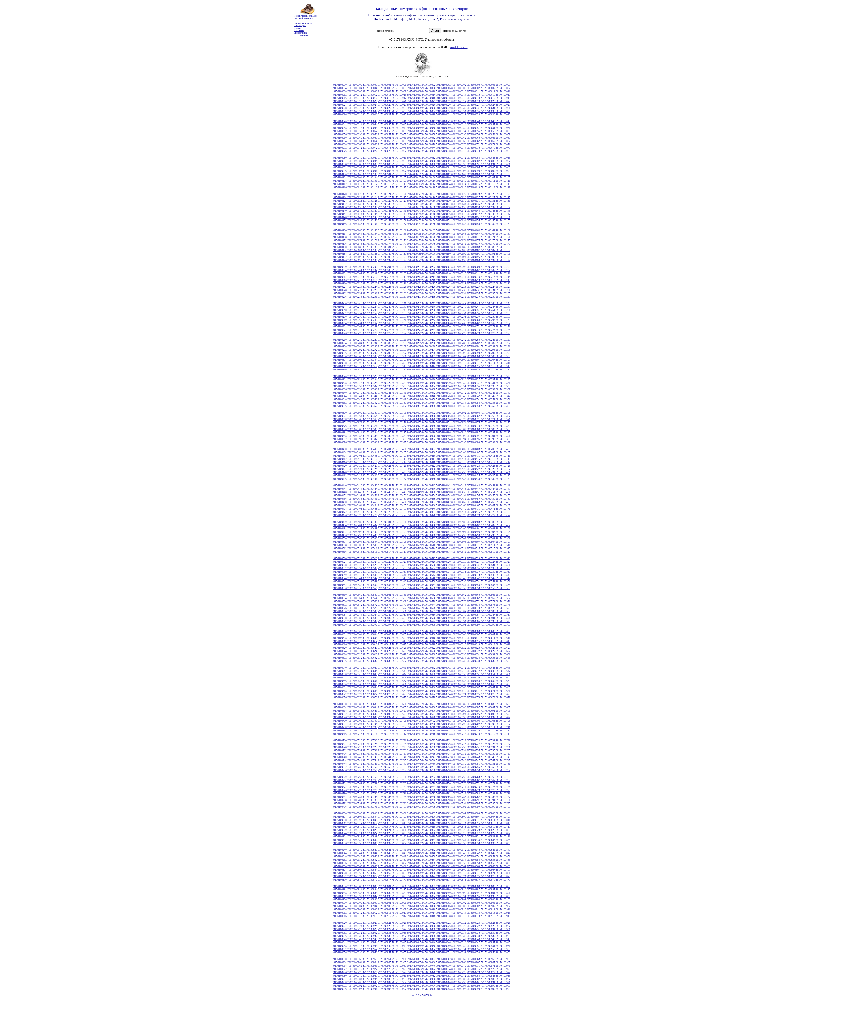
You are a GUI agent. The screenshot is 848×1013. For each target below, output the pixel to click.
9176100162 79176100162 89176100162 (444, 230)
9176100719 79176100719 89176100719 (488, 733)
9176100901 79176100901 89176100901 (400, 902)
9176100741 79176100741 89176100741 (400, 757)
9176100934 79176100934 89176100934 (444, 932)
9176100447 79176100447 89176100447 (488, 488)
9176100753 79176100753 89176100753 (400, 767)
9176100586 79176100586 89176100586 (444, 614)
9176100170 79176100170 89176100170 (444, 237)
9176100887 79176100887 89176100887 (488, 889)
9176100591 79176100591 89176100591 (488, 618)
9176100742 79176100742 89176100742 (444, 757)
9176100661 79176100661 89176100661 (400, 684)
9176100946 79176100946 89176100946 (444, 942)
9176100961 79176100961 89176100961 (400, 959)
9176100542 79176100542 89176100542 (444, 574)
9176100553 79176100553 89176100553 (400, 584)
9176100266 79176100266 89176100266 (444, 323)
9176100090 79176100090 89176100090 (444, 164)
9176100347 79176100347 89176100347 (488, 396)
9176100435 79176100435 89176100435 (488, 475)
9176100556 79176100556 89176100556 (355, 588)
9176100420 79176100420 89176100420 (355, 465)
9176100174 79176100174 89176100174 (444, 240)
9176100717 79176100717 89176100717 (400, 733)
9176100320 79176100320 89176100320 (355, 376)
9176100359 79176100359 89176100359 (488, 406)
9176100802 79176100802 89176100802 (444, 813)
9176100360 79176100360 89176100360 (355, 412)
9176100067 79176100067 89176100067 (488, 141)
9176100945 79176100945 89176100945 (400, 942)
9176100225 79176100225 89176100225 (400, 286)
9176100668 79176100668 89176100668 (355, 690)
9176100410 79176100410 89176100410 (444, 455)
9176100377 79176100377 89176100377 (400, 425)
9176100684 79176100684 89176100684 (355, 707)
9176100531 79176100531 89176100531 (488, 565)
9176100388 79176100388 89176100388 (355, 435)
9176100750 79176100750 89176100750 (444, 763)
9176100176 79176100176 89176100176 (355, 243)
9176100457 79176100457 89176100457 (400, 498)
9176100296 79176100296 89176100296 (355, 353)
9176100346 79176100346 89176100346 (444, 396)
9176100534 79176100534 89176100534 (444, 568)
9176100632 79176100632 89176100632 (355, 657)
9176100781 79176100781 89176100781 (400, 793)
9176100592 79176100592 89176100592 (355, 621)
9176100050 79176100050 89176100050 (444, 127)
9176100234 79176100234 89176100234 (444, 293)
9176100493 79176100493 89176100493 (400, 531)
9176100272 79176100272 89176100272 (355, 329)
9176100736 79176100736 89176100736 (355, 753)
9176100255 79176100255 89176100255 (488, 313)
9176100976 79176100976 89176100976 (355, 972)
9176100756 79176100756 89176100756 (355, 770)
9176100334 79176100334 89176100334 (444, 386)
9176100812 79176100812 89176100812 (355, 823)
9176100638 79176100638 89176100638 (444, 661)
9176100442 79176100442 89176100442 (444, 485)
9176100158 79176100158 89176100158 (444, 223)
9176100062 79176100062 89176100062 (444, 137)
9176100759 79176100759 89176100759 (488, 770)
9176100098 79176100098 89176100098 (444, 170)
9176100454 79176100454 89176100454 (444, 495)
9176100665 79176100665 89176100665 (400, 687)
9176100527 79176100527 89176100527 (488, 561)
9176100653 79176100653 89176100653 (400, 677)
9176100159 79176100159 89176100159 (488, 223)
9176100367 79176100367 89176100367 (488, 416)
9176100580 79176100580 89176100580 (355, 611)
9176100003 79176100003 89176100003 (488, 84)
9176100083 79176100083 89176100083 (488, 157)
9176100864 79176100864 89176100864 (355, 869)
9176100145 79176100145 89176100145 (400, 213)
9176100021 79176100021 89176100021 (400, 101)
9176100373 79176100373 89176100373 (400, 422)
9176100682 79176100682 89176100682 (444, 704)
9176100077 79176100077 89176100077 (400, 151)
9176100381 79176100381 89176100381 (400, 429)
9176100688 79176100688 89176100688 (355, 710)
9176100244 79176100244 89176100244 (355, 306)
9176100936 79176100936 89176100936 (355, 935)
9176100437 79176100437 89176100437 (400, 478)
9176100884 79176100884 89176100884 (355, 889)
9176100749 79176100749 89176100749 (400, 763)
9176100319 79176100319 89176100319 (488, 369)
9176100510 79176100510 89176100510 (444, 545)
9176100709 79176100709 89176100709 (400, 727)
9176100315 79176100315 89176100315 (488, 366)
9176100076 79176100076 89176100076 (355, 151)
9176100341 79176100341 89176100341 (400, 392)
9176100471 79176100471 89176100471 (488, 508)
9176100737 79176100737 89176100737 (400, 753)
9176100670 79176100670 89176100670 (444, 690)
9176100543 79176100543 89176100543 (488, 574)
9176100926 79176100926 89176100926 (444, 926)
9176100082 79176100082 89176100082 (444, 157)
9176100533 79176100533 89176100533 (400, 568)
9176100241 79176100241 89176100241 (400, 303)
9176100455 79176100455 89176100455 (488, 495)
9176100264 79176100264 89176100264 (355, 323)
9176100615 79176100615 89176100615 (488, 641)
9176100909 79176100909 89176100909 (400, 909)
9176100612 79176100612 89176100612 (355, 641)
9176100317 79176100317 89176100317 (400, 369)
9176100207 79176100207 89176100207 (488, 270)
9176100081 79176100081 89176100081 (400, 157)
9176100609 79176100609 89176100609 (400, 637)
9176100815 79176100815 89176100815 (488, 823)
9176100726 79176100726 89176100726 (444, 743)
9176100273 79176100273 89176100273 (400, 329)
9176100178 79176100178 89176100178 (444, 243)
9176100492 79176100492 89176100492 (355, 531)
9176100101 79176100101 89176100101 (400, 174)
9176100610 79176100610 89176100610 (444, 637)
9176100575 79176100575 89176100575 (488, 604)
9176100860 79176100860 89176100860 (355, 866)
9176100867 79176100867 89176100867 (488, 869)
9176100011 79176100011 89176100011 (488, 91)
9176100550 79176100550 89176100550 (444, 581)
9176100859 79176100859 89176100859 (488, 863)
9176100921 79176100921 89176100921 (400, 922)
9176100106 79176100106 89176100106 (444, 177)
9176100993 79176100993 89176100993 (400, 985)
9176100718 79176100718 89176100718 (444, 733)
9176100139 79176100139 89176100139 (488, 207)
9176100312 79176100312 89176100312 (355, 366)
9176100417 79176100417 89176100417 (400, 462)
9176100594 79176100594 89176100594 (444, 621)
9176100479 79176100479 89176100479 (488, 515)
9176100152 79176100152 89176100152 (355, 220)
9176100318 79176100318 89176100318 (444, 369)
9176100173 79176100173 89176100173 (400, 240)
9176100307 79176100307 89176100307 (488, 359)
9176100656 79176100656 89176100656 (355, 680)
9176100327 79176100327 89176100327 (488, 379)
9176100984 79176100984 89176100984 (355, 979)
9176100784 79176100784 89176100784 (355, 796)
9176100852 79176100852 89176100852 (355, 859)
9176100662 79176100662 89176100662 (444, 684)
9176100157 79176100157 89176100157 (400, 223)
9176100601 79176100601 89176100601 (400, 631)
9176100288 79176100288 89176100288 (355, 346)
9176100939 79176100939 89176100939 (488, 935)
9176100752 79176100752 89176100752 (355, 767)
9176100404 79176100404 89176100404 (355, 452)
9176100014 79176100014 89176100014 (444, 94)
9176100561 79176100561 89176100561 (400, 594)
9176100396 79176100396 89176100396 (355, 442)
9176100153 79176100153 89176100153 (400, 220)
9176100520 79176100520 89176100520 (355, 558)
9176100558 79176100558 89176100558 (444, 588)
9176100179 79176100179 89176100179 (488, 243)
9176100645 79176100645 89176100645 (400, 671)
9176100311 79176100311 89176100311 (488, 363)
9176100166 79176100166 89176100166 (444, 233)
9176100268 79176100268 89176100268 (355, 326)
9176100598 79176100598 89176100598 (444, 624)
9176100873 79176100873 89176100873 (400, 876)
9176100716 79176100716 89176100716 (355, 733)
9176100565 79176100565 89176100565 (400, 598)
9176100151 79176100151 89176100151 (488, 217)
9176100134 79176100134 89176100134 (444, 204)
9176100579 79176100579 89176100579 (488, 608)
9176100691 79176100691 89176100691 (488, 710)
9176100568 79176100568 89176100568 (355, 601)
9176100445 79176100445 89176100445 (400, 488)
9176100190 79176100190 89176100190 (444, 253)
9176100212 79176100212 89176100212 (355, 276)
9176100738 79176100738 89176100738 (444, 753)
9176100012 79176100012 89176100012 (355, 94)
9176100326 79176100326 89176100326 (444, 379)
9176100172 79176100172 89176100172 (355, 240)
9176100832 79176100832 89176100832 (355, 839)
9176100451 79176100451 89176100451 (488, 492)
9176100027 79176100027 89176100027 (488, 104)
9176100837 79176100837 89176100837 (400, 843)
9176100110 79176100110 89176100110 (444, 180)
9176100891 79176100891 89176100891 (488, 892)
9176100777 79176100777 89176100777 (400, 790)
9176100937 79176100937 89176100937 (400, 935)
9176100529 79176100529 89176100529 (400, 565)
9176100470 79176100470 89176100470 (444, 508)
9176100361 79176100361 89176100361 (400, 412)
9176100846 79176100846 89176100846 (444, 853)
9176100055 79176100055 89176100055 (488, 131)
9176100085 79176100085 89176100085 (400, 161)
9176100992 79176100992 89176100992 (355, 985)
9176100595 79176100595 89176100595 (488, 621)
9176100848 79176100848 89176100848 (355, 856)
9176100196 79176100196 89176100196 (355, 260)
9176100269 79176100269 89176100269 (400, 326)
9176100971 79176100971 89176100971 (488, 965)
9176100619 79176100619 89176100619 (488, 644)
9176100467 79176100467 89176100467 (488, 505)
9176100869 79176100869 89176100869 (400, 873)
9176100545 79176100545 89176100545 (400, 578)
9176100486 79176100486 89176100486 (444, 525)
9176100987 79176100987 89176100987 (488, 979)
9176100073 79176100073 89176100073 (400, 147)
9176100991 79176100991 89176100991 (488, 982)
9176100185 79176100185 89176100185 (400, 250)
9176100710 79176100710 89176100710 (444, 727)
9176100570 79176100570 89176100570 (444, 601)
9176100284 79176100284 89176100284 (355, 343)
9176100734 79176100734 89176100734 (444, 750)
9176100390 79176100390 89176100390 (444, 435)
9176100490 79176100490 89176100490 (444, 528)
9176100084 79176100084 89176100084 (355, 161)
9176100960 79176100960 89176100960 (355, 959)
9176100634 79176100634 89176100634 (444, 657)
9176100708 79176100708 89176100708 (355, 727)
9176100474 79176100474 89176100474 (444, 512)
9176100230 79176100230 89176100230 (444, 290)
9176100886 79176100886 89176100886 (444, 889)
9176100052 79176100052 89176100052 (355, 131)
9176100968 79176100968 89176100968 (355, 965)
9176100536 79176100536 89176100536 (355, 571)
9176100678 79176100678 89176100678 (444, 697)
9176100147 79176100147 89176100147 (488, 213)
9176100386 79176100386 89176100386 (444, 432)
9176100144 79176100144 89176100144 (355, 213)
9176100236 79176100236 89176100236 (355, 296)
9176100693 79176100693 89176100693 (400, 714)
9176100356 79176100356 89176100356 (355, 406)
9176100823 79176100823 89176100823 (488, 830)
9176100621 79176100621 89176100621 (400, 647)
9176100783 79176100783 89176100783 (488, 793)
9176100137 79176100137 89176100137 (400, 207)
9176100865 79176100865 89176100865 (400, 869)
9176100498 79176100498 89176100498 (444, 535)
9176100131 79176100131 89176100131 (488, 200)
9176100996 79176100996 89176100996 (355, 988)
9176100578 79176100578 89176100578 (444, 608)
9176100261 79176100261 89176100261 (400, 319)
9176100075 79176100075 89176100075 (488, 147)
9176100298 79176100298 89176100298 (444, 353)
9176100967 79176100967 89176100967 (488, 962)
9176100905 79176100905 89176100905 (400, 906)
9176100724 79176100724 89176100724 (355, 743)
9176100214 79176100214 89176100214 (444, 276)
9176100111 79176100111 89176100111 (488, 180)
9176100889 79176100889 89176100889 (400, 892)
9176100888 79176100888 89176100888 (355, 892)
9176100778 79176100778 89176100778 (444, 790)
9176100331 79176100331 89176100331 (488, 382)
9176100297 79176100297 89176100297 (400, 353)
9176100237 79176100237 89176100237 (400, 296)
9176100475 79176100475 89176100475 (488, 512)
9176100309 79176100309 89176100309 (400, 363)
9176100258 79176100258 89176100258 (444, 316)
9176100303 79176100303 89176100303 (488, 356)
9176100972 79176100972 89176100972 (355, 969)
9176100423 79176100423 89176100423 (488, 465)
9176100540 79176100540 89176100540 (355, 574)
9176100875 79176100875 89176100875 (488, 876)
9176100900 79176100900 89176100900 (355, 902)
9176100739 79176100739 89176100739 (488, 753)
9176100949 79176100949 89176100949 (400, 945)
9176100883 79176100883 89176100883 (488, 886)
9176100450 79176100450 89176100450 (444, 492)
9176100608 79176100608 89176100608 (355, 637)
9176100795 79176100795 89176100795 (488, 803)
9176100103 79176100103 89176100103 (488, 174)
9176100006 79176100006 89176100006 (444, 88)
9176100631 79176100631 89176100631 (488, 654)
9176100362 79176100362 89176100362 (444, 412)
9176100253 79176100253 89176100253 (400, 313)
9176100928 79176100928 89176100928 (355, 929)
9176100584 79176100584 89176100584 (355, 614)
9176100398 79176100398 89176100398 (444, 442)
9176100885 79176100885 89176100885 (400, 889)
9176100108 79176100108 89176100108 (355, 180)
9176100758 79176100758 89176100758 (444, 770)
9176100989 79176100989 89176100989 (400, 982)
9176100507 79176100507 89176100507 (488, 541)
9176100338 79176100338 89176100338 (444, 389)
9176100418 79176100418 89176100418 (444, 462)
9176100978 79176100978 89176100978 (444, 972)
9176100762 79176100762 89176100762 (444, 777)
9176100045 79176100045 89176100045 (400, 124)
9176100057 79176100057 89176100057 (400, 134)
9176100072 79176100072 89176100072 (355, 147)
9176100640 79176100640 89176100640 (355, 667)
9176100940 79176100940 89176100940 (355, 939)
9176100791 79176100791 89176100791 (488, 800)
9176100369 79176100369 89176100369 (400, 419)
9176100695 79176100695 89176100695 (488, 714)
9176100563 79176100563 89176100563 (488, 594)
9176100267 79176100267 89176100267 (488, 323)
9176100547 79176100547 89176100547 (488, 578)
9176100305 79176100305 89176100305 (400, 359)
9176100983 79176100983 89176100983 (488, 975)
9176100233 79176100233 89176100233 (400, 293)
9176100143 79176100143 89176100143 (488, 210)
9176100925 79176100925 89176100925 (400, 926)
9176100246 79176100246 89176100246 (444, 306)
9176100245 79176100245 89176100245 (400, 306)
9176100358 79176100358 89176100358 (444, 406)
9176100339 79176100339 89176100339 (488, 389)
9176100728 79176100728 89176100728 (355, 747)
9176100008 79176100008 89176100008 (355, 91)
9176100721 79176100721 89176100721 (400, 740)
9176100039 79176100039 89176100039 (488, 114)
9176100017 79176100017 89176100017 (400, 98)
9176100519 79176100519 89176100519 (488, 551)
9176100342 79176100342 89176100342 (444, 392)
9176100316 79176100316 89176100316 (355, 369)
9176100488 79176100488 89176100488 (355, 528)
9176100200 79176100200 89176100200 (355, 266)
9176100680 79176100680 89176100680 (355, 704)
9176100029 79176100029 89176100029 (400, 108)
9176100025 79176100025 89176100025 (400, 104)
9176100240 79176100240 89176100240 (355, 303)
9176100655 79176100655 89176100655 (488, 677)
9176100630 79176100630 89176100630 (444, 654)
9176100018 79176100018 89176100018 (444, 98)
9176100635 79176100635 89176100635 (488, 657)
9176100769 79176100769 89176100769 (400, 783)
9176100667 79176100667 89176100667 (488, 687)
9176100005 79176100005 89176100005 (400, 88)
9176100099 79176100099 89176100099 (488, 170)
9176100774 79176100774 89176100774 (444, 786)
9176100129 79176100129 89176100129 (400, 200)
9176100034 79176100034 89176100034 (444, 111)
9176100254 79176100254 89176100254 (444, 313)
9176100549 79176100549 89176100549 (400, 581)
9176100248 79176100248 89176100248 (355, 310)
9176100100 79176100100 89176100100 (355, 174)
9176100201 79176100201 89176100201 (400, 266)
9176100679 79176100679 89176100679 (488, 697)
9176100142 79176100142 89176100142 (444, 210)
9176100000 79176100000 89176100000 (355, 84)
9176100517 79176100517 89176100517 (400, 551)
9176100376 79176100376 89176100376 (355, 425)
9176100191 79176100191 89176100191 (488, 253)
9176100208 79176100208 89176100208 (355, 273)
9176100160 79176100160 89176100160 (355, 230)
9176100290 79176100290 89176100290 (444, 346)
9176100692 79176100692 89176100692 (355, 714)
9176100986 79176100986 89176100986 (444, 979)
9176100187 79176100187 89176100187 (488, 250)
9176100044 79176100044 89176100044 (355, 124)
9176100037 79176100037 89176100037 (400, 114)
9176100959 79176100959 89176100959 (488, 952)
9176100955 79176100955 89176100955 (488, 949)
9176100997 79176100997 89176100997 (400, 988)
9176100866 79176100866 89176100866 (444, 869)
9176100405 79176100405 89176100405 (400, 452)
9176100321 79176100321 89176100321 (400, 376)
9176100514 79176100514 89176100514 (444, 548)
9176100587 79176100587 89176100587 (488, 614)
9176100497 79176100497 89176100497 (400, 535)
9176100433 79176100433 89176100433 (400, 475)
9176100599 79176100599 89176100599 (488, 624)
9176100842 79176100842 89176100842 (444, 849)
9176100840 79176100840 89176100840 (355, 849)
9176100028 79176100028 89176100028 (355, 108)
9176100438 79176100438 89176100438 (444, 478)
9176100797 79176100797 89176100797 (400, 806)
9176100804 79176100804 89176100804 (355, 816)
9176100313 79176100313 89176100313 (400, 366)
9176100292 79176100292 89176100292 (355, 349)
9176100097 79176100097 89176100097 (400, 170)
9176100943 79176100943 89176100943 (488, 939)
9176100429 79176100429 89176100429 (400, 472)
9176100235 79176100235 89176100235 (488, 293)
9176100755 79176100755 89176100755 (488, 767)
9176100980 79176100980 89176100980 (355, 975)
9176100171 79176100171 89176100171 (488, 237)
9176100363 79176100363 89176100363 (488, 412)
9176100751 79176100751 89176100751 (488, 763)
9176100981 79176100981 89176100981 (400, 975)
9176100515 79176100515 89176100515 (488, 548)
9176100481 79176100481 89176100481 (400, 522)
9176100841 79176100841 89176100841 (400, 849)
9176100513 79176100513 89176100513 (400, 548)
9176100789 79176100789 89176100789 (400, 800)
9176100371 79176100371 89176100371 (488, 419)
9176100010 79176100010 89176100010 (444, 91)
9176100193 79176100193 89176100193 (400, 257)
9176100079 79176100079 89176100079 (488, 151)
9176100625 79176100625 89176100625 (400, 651)
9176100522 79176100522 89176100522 (444, 558)
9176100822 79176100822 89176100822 (444, 830)
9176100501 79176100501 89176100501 (400, 538)
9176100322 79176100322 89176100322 (444, 376)
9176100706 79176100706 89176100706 (444, 724)
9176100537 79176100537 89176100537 (400, 571)
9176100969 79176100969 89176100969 (400, 965)
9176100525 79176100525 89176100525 (400, 561)
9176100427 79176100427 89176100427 (488, 469)
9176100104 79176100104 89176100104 (355, 177)
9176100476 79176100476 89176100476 (355, 515)
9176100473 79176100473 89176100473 (400, 512)
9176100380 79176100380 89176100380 (355, 429)
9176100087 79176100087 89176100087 (488, 161)
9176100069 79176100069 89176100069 (400, 144)
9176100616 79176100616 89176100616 (355, 644)
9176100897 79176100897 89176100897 (400, 899)
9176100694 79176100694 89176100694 (444, 714)
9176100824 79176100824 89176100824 (355, 833)
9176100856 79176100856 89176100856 (355, 863)
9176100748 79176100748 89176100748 (355, 763)
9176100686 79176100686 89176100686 (444, 707)
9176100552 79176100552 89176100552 (355, 584)
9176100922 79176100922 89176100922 (444, 922)
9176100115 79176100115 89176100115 (488, 184)
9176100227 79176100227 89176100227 (488, 286)
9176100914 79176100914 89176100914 (444, 912)
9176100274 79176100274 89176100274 (444, 329)
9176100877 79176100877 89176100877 (400, 879)
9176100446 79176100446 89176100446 (444, 488)
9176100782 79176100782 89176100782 (444, 793)
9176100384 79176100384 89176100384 (355, 432)
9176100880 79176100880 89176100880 (355, 886)
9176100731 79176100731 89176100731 (488, 747)
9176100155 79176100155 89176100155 (488, 220)
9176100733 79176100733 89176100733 (400, 750)
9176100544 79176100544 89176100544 (355, 578)
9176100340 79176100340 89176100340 (355, 392)
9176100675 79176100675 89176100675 (488, 694)
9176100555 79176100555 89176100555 (488, 584)
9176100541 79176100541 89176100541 (400, 574)
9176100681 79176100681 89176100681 (400, 704)
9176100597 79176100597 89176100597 (400, 624)
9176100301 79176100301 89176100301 (400, 356)
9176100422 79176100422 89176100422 (444, 465)
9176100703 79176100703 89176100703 (488, 720)
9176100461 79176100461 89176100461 (400, 502)
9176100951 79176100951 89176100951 (488, 945)
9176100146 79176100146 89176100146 (444, 213)
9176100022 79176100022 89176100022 (444, 101)
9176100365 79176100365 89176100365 (400, 416)
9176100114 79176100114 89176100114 (444, 184)
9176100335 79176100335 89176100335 (488, 386)
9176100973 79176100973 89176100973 (400, 969)
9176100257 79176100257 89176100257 (400, 316)
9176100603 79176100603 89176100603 (488, 631)
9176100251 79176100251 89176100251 (488, 310)
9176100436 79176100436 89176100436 (355, 478)
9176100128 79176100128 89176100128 (355, 200)
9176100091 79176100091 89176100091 (488, 164)
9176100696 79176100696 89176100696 (355, 717)
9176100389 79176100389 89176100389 (400, 435)
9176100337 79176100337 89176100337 (400, 389)
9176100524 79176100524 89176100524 (355, 561)
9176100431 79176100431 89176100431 (488, 472)
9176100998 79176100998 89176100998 (444, 988)
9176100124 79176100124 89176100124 (355, 197)
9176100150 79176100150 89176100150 (444, 217)
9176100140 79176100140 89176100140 (355, 210)
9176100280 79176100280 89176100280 (355, 339)
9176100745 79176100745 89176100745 (400, 760)
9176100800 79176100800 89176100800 (355, 813)
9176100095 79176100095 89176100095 (488, 167)
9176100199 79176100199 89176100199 (488, 260)
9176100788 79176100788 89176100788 (355, 800)
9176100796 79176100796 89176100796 (355, 806)
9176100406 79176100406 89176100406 (444, 452)
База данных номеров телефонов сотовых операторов (422, 9)
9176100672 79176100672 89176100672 (355, 694)
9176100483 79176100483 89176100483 (488, 522)
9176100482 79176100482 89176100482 (444, 522)
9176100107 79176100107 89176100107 (488, 177)
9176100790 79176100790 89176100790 (444, 800)
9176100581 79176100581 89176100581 (400, 611)
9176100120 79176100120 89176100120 (355, 194)
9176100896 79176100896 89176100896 (355, 899)
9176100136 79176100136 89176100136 (355, 207)
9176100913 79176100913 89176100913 (400, 912)
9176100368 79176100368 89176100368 (355, 419)
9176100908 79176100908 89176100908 (355, 909)
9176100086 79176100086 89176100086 (444, 161)
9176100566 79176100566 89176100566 (444, 598)
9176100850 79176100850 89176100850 (444, 856)
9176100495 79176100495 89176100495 (488, 531)
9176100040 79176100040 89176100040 (355, 121)
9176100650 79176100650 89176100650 (444, 674)
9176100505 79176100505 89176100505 (400, 541)
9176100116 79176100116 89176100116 (355, 187)
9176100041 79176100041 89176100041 (400, 121)
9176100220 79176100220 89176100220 (355, 283)
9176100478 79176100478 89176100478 (444, 515)
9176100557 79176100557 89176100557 (400, 588)
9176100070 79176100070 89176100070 (444, 144)
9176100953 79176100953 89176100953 (400, 949)
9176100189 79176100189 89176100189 (400, 253)
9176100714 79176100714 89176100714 (444, 730)
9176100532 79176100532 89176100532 (355, 568)
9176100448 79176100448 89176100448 (355, 492)
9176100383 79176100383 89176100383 (488, 429)
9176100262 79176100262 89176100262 (444, 319)
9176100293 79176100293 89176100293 (400, 349)
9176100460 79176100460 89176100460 (355, 502)
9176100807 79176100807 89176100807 (488, 816)
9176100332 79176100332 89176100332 (355, 386)
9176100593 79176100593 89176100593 (400, 621)
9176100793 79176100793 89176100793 (400, 803)
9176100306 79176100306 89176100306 (444, 359)
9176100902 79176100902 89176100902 (444, 902)
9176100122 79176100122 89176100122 (444, 194)
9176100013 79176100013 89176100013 (400, 94)
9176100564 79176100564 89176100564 (355, 598)
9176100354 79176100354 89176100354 (444, 402)
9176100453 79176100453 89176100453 (400, 495)
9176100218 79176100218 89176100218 (444, 280)
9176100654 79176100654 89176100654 (444, 677)
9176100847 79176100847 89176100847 (488, 853)
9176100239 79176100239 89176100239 (488, 296)
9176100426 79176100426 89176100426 (444, 469)
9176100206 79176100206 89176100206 (444, 270)
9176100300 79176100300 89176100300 (355, 356)
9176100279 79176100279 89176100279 (488, 333)
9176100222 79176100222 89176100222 (444, 283)
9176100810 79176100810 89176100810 (444, 820)
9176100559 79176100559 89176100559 (488, 588)
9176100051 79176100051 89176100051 (488, 127)
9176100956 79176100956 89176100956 (355, 952)
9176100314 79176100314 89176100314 (444, 366)
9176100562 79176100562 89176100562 (444, 594)
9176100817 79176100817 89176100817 (400, 826)
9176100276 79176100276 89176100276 (355, 333)
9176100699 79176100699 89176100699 (488, 717)
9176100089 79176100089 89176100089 (400, 164)
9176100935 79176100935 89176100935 (488, 932)
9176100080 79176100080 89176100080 (355, 157)
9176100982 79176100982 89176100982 (444, 975)
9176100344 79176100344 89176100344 (355, 396)
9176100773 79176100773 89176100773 (400, 786)
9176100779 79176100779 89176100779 (488, 790)
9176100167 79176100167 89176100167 (488, 233)
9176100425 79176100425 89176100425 (400, 469)
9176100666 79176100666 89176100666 (444, 687)
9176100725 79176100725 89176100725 (400, 743)
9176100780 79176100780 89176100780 (355, 793)
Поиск (297, 28)
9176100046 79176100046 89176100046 (444, 124)
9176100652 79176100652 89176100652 (355, 677)
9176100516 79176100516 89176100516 (355, 551)
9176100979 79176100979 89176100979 (488, 972)
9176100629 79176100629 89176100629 (400, 654)
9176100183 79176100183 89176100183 (488, 247)
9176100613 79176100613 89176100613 (400, 641)
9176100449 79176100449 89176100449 (400, 492)
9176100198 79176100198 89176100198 (444, 260)
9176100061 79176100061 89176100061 (400, 137)
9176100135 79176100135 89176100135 (488, 204)
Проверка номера (303, 23)
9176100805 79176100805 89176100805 (400, 816)
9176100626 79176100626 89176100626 (444, 651)
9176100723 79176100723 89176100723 (488, 740)
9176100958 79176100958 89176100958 (444, 952)
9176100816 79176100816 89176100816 (355, 826)
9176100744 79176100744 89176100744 (355, 760)
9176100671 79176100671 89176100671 (488, 690)
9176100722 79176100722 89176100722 (444, 740)
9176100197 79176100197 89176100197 (400, 260)
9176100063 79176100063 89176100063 (488, 137)
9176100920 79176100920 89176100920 (355, 922)
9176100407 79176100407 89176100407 (488, 452)
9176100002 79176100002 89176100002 (444, 84)
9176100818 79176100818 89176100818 (444, 826)
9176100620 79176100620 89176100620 (355, 647)
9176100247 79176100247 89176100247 (488, 306)
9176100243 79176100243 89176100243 (488, 303)
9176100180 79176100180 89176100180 (355, 247)
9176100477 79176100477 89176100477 (400, 515)
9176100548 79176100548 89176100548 (355, 581)
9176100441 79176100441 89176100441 (400, 485)
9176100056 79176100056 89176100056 (355, 134)
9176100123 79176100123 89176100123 (488, 194)
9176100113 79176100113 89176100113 (400, 184)
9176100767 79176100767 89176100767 (488, 780)
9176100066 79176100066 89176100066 (444, 141)
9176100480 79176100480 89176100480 (355, 522)
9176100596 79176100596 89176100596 (355, 624)
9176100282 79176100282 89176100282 (444, 339)
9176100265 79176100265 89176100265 (400, 323)
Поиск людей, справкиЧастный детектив (305, 17)
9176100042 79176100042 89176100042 (444, 121)
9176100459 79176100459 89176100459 (488, 498)
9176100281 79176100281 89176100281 (400, 339)
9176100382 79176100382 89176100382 (444, 429)
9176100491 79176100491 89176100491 (488, 528)
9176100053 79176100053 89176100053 (400, 131)
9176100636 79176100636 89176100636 (355, 661)
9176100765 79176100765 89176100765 (400, 780)
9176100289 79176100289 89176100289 (400, 346)
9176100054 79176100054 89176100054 (444, 131)
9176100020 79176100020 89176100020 (355, 101)
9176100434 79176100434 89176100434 (444, 475)
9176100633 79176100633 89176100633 (400, 657)
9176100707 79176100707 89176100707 (488, 724)
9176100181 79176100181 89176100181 (400, 247)
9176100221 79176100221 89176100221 (400, 283)
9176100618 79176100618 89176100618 (444, 644)
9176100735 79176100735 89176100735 (488, 750)
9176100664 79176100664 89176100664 (355, 687)
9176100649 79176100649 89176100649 (400, 674)
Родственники (301, 35)
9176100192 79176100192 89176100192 (355, 257)
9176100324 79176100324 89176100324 (355, 379)
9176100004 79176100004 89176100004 (355, 88)
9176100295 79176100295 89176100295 (488, 349)
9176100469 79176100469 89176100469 (400, 508)
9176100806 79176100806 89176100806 (444, 816)
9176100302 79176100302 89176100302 (444, 356)
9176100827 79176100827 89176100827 (488, 833)
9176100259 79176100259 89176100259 (488, 316)
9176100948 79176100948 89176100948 (355, 945)
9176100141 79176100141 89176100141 (400, 210)
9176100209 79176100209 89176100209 (400, 273)
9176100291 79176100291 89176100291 (488, 346)
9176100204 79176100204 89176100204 (355, 270)
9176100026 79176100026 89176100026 (444, 104)
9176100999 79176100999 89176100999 (488, 988)
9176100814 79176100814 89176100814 (444, 823)
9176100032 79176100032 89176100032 (355, 111)
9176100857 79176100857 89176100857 (400, 863)
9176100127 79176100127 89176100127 (488, 197)
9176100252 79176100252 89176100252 (355, 313)
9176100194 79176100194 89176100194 (444, 257)
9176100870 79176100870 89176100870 (444, 873)
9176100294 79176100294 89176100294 (444, 349)
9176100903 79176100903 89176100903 (488, 902)
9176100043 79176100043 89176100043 (488, 121)
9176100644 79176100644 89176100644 (355, 671)
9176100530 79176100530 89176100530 (444, 565)
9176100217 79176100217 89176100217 (400, 280)
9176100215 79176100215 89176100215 (488, 276)
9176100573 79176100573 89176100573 (400, 604)
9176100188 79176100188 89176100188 (355, 253)
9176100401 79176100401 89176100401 (400, 449)
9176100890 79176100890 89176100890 (444, 892)
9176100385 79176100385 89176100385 (400, 432)
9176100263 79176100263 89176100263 (488, 319)
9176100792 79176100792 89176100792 (355, 803)
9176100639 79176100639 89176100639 (488, 661)
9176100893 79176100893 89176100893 (400, 896)
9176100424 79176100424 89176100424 (355, 469)
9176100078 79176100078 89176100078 (444, 151)
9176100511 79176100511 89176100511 (488, 545)
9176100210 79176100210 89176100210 (444, 273)
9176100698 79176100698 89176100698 (444, 717)
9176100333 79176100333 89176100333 (400, 386)
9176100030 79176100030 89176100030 (444, 108)
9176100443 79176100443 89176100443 (488, 485)
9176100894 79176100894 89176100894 (444, 896)
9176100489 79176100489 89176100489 (400, 528)
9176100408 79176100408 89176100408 (355, 455)
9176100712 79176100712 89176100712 (355, 730)
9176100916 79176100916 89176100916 (355, 916)
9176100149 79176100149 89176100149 (400, 217)
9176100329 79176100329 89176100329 (400, 382)
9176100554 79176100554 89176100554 (444, 584)
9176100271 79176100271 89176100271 (488, 326)
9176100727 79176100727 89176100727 (488, 743)
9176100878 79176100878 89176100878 (444, 879)
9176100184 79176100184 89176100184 (355, 250)
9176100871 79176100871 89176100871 (488, 873)
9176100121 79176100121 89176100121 (400, 194)
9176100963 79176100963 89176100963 (488, 959)
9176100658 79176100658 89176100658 (444, 680)
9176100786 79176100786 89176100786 (444, 796)
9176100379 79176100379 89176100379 (488, 425)
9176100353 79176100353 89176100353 (400, 402)
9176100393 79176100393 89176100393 (400, 439)
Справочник (300, 33)
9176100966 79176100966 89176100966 (444, 962)
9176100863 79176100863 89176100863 (488, 866)
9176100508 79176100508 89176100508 (355, 545)
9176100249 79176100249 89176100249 (400, 310)
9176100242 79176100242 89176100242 (444, 303)
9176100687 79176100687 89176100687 (488, 707)
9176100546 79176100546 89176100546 (444, 578)
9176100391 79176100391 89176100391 (488, 435)
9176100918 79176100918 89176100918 (444, 916)
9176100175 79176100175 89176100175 (488, 240)
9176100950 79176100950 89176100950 (444, 945)
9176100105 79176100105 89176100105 (400, 177)
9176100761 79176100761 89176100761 (400, 777)
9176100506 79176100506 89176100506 (444, 541)
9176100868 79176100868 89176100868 (355, 873)
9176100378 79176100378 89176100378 (444, 425)
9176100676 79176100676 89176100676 (355, 697)
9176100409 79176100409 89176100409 (400, 455)
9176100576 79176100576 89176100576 (355, 608)
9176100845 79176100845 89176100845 (400, 853)
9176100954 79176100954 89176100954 (444, 949)
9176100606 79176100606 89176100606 (444, 634)
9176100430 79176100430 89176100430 (444, 472)
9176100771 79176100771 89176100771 (488, 783)
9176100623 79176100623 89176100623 (488, 647)
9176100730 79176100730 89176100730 (444, 747)
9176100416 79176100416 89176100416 (355, 462)
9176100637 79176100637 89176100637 (400, 661)
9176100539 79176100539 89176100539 (488, 571)
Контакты (299, 30)
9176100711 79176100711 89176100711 (488, 727)
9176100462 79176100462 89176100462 (444, 502)
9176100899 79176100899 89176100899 (488, 899)
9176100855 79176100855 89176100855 (488, 859)
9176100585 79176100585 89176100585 (400, 614)
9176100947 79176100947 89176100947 (488, 942)
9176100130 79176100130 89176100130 (444, 200)
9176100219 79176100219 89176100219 (488, 280)
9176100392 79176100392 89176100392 (355, 439)
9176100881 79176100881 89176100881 (400, 886)
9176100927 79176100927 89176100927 (488, 926)
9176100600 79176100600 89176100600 (355, 631)
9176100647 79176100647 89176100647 (488, 671)
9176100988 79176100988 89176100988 (355, 982)
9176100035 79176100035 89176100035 (488, 111)
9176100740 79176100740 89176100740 (355, 757)
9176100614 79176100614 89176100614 (444, 641)
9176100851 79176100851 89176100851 (488, 856)
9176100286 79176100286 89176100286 (444, 343)
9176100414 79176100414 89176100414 (444, 459)
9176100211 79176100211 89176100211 (488, 273)
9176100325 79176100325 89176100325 (400, 379)
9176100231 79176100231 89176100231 (488, 290)
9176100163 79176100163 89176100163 (488, 230)
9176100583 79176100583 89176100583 (488, 611)
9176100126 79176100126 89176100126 (444, 197)
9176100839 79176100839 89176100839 (488, 843)
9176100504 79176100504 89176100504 (355, 541)
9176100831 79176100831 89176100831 (488, 836)
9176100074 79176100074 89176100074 (444, 147)
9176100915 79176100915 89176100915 (488, 912)
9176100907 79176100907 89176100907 (488, 906)
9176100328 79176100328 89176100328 (355, 382)
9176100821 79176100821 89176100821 (400, 830)
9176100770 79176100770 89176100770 (444, 783)
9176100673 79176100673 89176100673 (400, 694)
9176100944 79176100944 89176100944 (355, 942)
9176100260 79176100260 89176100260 (355, 319)
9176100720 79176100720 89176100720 (355, 740)
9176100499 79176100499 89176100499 (488, 535)
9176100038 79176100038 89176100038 (444, 114)
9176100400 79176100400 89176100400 (355, 449)
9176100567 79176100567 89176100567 (488, 598)
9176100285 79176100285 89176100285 (400, 343)
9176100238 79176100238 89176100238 (444, 296)
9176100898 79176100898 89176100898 (444, 899)
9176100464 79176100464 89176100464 (355, 505)
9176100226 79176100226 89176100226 (444, 286)
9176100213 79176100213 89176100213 (400, 276)
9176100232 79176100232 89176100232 (355, 293)
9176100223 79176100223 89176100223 (488, 283)
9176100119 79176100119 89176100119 (488, 187)
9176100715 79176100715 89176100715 (488, 730)
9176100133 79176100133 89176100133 (400, 204)
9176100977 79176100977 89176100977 (400, 972)
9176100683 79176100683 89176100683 (488, 704)
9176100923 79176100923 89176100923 (488, 922)
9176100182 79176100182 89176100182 (444, 247)
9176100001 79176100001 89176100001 (400, 84)
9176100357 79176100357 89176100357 (400, 406)
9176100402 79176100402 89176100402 (444, 449)
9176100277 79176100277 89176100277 (400, 333)
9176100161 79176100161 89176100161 (400, 230)
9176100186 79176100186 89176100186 (444, 250)
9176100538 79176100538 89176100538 (444, 571)
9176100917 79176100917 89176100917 (400, 916)
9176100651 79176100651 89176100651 (488, 674)
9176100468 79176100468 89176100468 (355, 508)
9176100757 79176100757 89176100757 (400, 770)
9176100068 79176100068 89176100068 (355, 144)
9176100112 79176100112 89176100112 (355, 184)
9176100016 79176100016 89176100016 (355, 98)
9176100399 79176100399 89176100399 (488, 442)
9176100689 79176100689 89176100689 (400, 710)
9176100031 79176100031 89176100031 (488, 108)
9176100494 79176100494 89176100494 (444, 531)
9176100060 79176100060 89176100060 (355, 137)
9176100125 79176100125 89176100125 (400, 197)
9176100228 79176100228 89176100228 (355, 290)
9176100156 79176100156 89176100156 (355, 223)
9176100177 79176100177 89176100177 (400, 243)
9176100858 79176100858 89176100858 (444, 863)
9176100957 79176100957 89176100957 (400, 952)
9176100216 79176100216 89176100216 (355, 280)
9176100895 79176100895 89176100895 (488, 896)
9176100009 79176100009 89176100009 (400, 91)
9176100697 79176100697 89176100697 (400, 717)
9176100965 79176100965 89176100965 (400, 962)
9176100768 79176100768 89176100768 (355, 783)
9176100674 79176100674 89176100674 (444, 694)
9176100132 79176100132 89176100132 (355, 204)
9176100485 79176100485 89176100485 (400, 525)
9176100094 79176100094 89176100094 (444, 167)
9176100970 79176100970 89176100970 (444, 965)
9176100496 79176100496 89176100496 (355, 535)
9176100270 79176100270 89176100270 (444, 326)
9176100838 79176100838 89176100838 (444, 843)
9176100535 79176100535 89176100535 (488, 568)
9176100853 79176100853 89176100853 (400, 859)
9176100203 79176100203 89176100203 (488, 266)
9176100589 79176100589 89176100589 (400, 618)
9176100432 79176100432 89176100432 (355, 475)
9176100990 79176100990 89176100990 (444, 982)
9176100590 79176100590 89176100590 (444, 618)
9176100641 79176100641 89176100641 (400, 667)
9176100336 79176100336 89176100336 (355, 389)
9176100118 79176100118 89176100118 (444, 187)
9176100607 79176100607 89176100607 (488, 634)
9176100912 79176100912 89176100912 (355, 912)
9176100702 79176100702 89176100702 (444, 720)
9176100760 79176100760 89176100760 (355, 777)
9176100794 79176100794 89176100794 (444, 803)
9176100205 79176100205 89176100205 (400, 270)
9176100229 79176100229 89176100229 (400, 290)
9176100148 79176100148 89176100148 (355, 217)
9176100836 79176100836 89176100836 (355, 843)
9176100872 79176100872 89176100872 (355, 876)
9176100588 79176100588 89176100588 (355, 618)
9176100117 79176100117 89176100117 (400, 187)
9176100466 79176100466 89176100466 (444, 505)
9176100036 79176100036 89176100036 (355, 114)
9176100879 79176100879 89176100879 (488, 879)
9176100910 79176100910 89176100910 (444, 909)
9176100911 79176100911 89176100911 (488, 909)
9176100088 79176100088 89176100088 (355, 164)
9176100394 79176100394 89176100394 (444, 439)
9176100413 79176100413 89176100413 (400, 459)
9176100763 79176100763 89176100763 (488, 777)
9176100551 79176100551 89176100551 (488, 581)
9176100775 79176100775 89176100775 (488, 786)
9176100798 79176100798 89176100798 (444, 806)
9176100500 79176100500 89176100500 (355, 538)
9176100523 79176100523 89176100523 (488, 558)
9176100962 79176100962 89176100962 (444, 959)
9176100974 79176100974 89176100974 (444, 969)
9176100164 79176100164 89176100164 (355, 233)
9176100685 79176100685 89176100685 (400, 707)
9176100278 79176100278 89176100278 (444, 333)
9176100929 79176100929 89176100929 (400, 929)
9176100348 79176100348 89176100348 (355, 399)
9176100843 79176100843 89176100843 (488, 849)
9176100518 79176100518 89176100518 (444, 551)
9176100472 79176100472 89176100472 (355, 512)
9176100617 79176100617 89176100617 (400, 644)
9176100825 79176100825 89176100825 (400, 833)
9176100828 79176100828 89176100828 (355, 836)
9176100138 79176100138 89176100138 (444, 207)
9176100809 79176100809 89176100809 (400, 820)
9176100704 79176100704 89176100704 (355, 724)
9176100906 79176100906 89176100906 (444, 906)
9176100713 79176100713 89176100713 (400, 730)
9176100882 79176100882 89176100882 (444, 886)
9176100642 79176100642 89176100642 (444, 667)
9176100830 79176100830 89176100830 (444, 836)
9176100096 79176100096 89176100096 (355, 170)
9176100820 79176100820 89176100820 (355, 830)
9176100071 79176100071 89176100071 (488, 144)
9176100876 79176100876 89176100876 (355, 879)
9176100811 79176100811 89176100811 (488, 820)
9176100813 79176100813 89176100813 (400, 823)
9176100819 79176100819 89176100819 (488, 826)
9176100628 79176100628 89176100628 (355, 654)
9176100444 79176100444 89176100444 (355, 488)
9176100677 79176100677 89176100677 (400, 697)
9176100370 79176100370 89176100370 (444, 419)
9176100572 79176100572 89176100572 (355, 604)
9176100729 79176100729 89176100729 (400, 747)
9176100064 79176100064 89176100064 (355, 141)
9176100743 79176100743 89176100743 (488, 757)
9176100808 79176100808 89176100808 (355, 820)
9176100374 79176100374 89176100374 (444, 422)
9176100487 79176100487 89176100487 (488, 525)
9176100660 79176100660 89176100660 (355, 684)
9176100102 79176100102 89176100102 (444, 174)
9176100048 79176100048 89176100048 (355, 127)
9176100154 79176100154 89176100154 (444, 220)
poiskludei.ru (458, 47)
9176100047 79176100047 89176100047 (488, 124)
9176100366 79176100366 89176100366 (444, 416)
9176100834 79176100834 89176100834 (444, 839)
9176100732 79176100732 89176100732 (355, 750)
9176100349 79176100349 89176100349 (400, 399)
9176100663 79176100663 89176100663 (488, 684)
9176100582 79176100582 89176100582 (444, 611)
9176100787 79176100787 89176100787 (488, 796)
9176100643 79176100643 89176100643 (488, 667)
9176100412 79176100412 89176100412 (355, 459)
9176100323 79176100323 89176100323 (488, 376)
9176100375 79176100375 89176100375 (488, 422)
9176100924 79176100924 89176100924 (355, 926)
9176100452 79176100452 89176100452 (355, 495)
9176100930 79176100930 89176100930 (444, 929)
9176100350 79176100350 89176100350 (444, 399)
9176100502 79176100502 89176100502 (444, 538)
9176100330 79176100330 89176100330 (444, 382)
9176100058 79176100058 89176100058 (444, 134)
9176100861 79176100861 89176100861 (400, 866)
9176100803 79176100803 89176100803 (488, 813)
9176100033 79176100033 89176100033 (400, 111)
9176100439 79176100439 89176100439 (488, 478)
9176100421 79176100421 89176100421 (400, 465)
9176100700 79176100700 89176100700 (355, 720)
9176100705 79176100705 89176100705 (400, 724)
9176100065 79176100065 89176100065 (400, 141)
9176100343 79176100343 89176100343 (488, 392)
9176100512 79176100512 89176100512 (355, 548)
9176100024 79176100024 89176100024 (355, 104)
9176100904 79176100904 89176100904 (355, 906)
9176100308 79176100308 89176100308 (355, 363)
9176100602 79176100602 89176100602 (444, 631)
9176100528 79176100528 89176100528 (355, 565)
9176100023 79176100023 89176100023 (488, 101)
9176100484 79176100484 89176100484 (355, 525)
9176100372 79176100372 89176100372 (355, 422)
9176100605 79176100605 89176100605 (400, 634)
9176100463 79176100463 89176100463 (488, 502)
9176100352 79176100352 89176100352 (355, 402)
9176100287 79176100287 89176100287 (488, 343)
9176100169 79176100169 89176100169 (400, 237)
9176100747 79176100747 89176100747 (488, 760)
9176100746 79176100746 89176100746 (444, 760)
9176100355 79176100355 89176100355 (488, 402)
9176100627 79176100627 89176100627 (488, 651)
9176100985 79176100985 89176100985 (400, 979)
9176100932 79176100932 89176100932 (355, 932)
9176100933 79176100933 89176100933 (400, 932)
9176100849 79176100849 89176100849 (400, 856)
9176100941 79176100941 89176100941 (400, 939)
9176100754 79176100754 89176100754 (444, 767)
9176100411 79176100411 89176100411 (488, 455)
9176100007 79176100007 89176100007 (488, 88)
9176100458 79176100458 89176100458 (444, 498)
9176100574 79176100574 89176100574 (444, 604)
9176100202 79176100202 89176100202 (444, 266)
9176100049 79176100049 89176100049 (400, 127)
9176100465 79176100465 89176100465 (400, 505)
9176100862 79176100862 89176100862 (444, 866)
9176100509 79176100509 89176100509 (400, 545)
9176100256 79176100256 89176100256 (355, 316)
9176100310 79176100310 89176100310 (444, 363)
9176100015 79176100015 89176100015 (488, 94)
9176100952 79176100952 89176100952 (355, 949)
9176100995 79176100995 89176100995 (488, 985)
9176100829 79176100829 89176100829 (400, 836)
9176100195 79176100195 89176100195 (488, 257)
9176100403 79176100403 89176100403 (488, 449)
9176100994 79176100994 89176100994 (444, 985)
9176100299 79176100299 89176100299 (488, 353)
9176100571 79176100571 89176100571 (488, 601)
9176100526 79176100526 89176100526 (444, 561)
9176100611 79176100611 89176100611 (488, 637)
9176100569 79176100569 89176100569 (400, 601)
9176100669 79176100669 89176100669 (400, 690)
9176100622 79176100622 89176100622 (444, 647)
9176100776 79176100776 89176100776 (355, 790)
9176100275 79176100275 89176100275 (488, 329)
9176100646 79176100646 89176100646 (444, 671)
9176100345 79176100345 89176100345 (400, 396)
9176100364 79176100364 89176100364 (355, 416)
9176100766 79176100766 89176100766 (444, 780)
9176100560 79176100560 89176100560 (355, 594)
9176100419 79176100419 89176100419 (488, 462)
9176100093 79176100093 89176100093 (400, 167)
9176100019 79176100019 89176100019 (488, 98)
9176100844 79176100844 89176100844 (355, 853)
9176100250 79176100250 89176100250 (444, 310)
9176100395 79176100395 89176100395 (488, 439)
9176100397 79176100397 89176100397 (400, 442)
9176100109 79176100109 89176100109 (400, 180)
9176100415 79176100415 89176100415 (488, 459)
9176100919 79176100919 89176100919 (488, 916)
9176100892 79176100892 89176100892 (355, 896)
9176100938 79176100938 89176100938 (444, 935)
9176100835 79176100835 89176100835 (488, 839)
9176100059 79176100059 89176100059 (488, 134)
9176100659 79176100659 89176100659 (488, 680)
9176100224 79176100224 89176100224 (355, 286)
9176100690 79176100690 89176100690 (444, 710)
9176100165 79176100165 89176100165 (400, 233)
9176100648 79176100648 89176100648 (355, 674)
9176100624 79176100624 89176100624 (355, 651)
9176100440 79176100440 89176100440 (355, 485)
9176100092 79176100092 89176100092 (355, 167)
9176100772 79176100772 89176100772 (355, 786)
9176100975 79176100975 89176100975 (488, 969)
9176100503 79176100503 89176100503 (488, 538)
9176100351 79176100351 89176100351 (488, 399)
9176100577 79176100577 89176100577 (400, 608)
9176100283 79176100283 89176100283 (488, 339)
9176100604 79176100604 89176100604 (355, 634)
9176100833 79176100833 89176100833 (400, 839)
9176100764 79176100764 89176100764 (355, 780)
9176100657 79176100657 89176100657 (400, 680)
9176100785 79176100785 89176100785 (400, 796)
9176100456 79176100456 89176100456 (355, 498)
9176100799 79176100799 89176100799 (488, 806)
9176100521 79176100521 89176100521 (400, 558)
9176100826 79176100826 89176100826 (444, 833)
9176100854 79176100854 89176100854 (444, 859)
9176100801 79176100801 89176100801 (400, 813)
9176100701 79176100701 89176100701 (400, 720)
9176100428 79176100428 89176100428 (355, 472)
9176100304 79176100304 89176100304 (355, 359)
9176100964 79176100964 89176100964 (355, 962)
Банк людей (300, 25)
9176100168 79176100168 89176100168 (355, 237)
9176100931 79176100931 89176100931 (488, 929)
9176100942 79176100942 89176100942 (444, 939)
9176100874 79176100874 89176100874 (444, 876)
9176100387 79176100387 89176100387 (488, 432)
